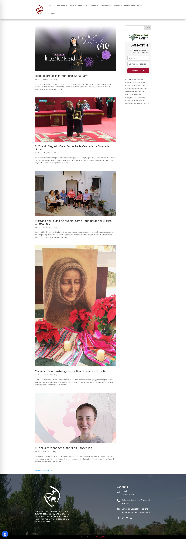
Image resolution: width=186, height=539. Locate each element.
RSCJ (39, 79)
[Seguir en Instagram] (127, 518)
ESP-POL (73, 5)
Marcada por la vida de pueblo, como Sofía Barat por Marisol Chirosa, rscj (73, 222)
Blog (80, 5)
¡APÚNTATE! (138, 70)
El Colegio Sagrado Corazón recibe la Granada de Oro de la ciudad (72, 147)
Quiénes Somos (59, 5)
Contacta (51, 14)
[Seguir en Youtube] (131, 518)
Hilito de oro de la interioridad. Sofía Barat (61, 76)
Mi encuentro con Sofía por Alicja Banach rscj (63, 448)
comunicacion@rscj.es (129, 494)
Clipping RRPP (100, 537)
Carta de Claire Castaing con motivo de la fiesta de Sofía (70, 371)
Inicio (50, 5)
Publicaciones (91, 5)
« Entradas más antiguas (43, 470)
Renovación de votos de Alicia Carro (137, 104)
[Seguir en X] (122, 518)
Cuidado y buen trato (132, 5)
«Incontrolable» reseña (133, 94)
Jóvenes (117, 5)
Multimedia (105, 5)
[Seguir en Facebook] (118, 518)
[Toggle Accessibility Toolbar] (5, 534)
